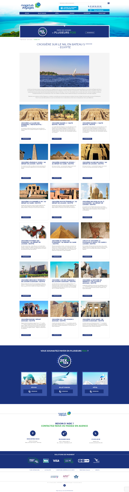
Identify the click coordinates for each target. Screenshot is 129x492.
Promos (72, 13)
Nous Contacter (98, 10)
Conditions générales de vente (65, 470)
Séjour (27, 13)
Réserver (34, 391)
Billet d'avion (42, 13)
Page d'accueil (23, 39)
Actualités (48, 470)
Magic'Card (102, 13)
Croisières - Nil (36, 39)
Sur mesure (87, 13)
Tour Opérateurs (34, 470)
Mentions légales (85, 470)
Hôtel (57, 13)
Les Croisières (30, 39)
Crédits (97, 470)
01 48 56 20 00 (95, 6)
